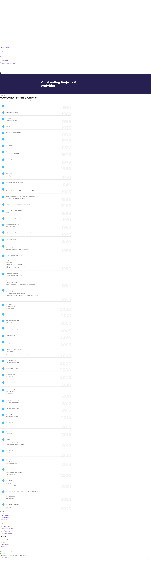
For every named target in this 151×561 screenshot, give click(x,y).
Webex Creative (9, 559)
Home (2, 67)
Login (2, 51)
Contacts (40, 67)
